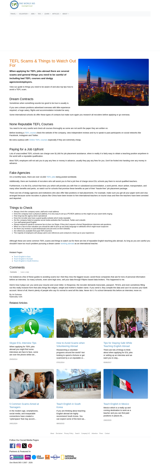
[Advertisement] (80, 32)
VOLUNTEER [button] (23, 14)
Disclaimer (59, 433)
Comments (13, 272)
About (52, 433)
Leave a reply (25, 272)
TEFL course (30, 133)
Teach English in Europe (23, 259)
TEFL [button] (40, 14)
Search (77, 433)
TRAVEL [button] (13, 14)
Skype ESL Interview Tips (22, 343)
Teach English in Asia (22, 257)
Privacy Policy (68, 433)
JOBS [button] (33, 14)
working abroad (67, 243)
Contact (107, 433)
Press (101, 433)
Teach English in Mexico (116, 404)
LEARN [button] (47, 14)
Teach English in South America (26, 261)
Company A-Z (85, 433)
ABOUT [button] (65, 14)
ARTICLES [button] (56, 14)
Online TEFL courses (38, 140)
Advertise (95, 433)
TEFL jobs (51, 177)
